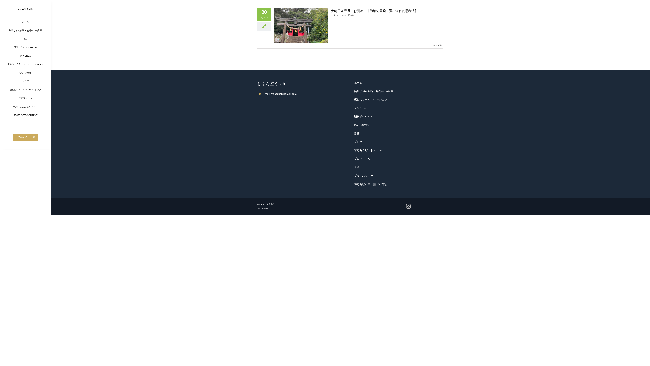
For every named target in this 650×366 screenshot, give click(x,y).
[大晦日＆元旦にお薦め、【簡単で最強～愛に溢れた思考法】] (301, 25)
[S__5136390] (25, 6)
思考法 (351, 15)
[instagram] (408, 206)
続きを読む (438, 45)
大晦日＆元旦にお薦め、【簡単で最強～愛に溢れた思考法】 (374, 10)
